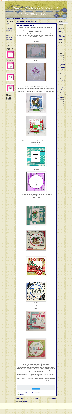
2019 (61, 101)
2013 (61, 112)
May (62, 85)
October (63, 75)
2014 (61, 110)
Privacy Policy (25, 18)
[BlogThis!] (36, 392)
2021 (61, 97)
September (63, 76)
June (62, 83)
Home (8, 18)
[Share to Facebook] (38, 392)
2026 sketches (9, 25)
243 (21, 394)
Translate (62, 25)
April (62, 87)
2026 (61, 55)
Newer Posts (19, 398)
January (63, 94)
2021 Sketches (9, 33)
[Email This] (35, 392)
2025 (61, 57)
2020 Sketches (9, 35)
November (63, 71)
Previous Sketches (10, 42)
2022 (61, 62)
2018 (61, 103)
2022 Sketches (9, 32)
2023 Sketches (9, 30)
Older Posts (53, 398)
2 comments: (31, 392)
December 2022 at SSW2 (25, 25)
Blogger (48, 406)
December (63, 64)
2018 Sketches (9, 39)
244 (23, 394)
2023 (61, 61)
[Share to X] (37, 392)
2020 (61, 99)
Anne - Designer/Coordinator (61, 32)
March (62, 89)
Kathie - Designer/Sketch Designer (61, 36)
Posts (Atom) (24, 401)
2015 (61, 108)
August (62, 80)
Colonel (39, 406)
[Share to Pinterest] (39, 392)
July (62, 81)
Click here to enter (36, 388)
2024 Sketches (9, 28)
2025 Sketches (9, 26)
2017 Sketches (9, 41)
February (63, 91)
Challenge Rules (16, 18)
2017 (61, 105)
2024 (61, 59)
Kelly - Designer (61, 39)
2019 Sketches (9, 37)
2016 (61, 106)
